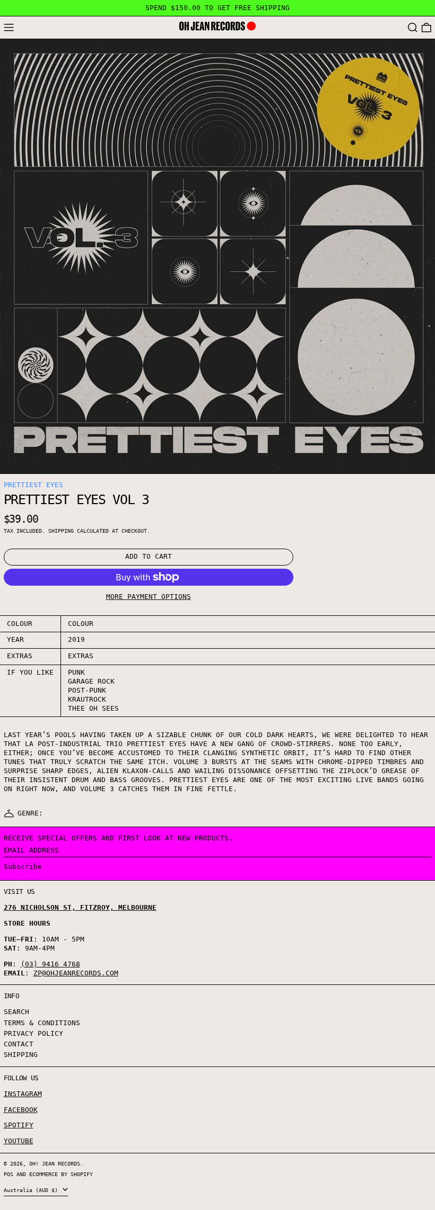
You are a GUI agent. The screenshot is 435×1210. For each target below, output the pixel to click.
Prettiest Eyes (33, 485)
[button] (412, 28)
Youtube (18, 1141)
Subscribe (23, 867)
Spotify (18, 1125)
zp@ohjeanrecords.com (75, 973)
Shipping (61, 530)
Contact (18, 1044)
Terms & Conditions (42, 1023)
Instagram (23, 1094)
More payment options (148, 596)
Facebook (21, 1110)
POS (8, 1174)
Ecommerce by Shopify (61, 1174)
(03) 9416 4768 (50, 964)
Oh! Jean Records (54, 1163)
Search (16, 1012)
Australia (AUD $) (32, 1190)
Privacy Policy (33, 1033)
